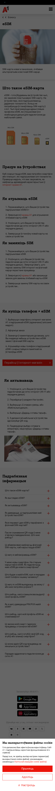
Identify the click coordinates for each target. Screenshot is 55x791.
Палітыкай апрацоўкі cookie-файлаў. (31, 762)
